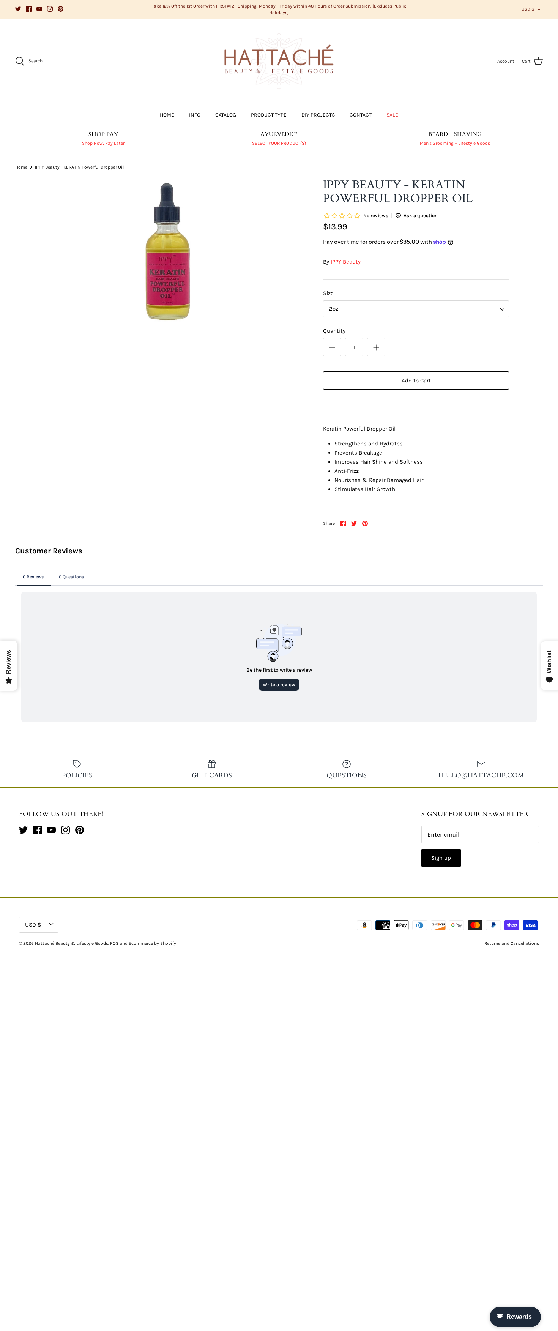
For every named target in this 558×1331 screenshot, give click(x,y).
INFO (194, 115)
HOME (167, 115)
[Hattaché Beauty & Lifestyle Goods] (279, 61)
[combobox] (416, 308)
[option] (168, 251)
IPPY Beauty (346, 261)
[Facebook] (29, 9)
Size (328, 293)
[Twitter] (18, 9)
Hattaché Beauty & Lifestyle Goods (71, 943)
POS (114, 943)
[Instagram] (50, 9)
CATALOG (225, 115)
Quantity (334, 330)
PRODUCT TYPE (269, 115)
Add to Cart (416, 380)
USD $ (528, 9)
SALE (392, 115)
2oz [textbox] (333, 308)
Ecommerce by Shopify (152, 943)
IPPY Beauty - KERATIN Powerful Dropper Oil (79, 167)
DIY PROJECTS (318, 115)
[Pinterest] (60, 9)
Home (21, 167)
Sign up (441, 857)
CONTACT (361, 115)
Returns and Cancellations (511, 943)
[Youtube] (39, 9)
